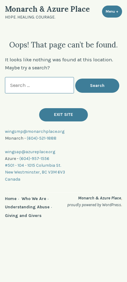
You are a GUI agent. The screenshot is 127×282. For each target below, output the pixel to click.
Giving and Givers (23, 215)
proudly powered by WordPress (94, 204)
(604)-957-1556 (34, 158)
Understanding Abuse (27, 206)
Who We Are (34, 198)
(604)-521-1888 (41, 138)
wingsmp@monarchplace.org (34, 131)
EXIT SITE (63, 114)
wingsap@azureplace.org (30, 151)
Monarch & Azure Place (47, 9)
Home (11, 198)
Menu (114, 11)
